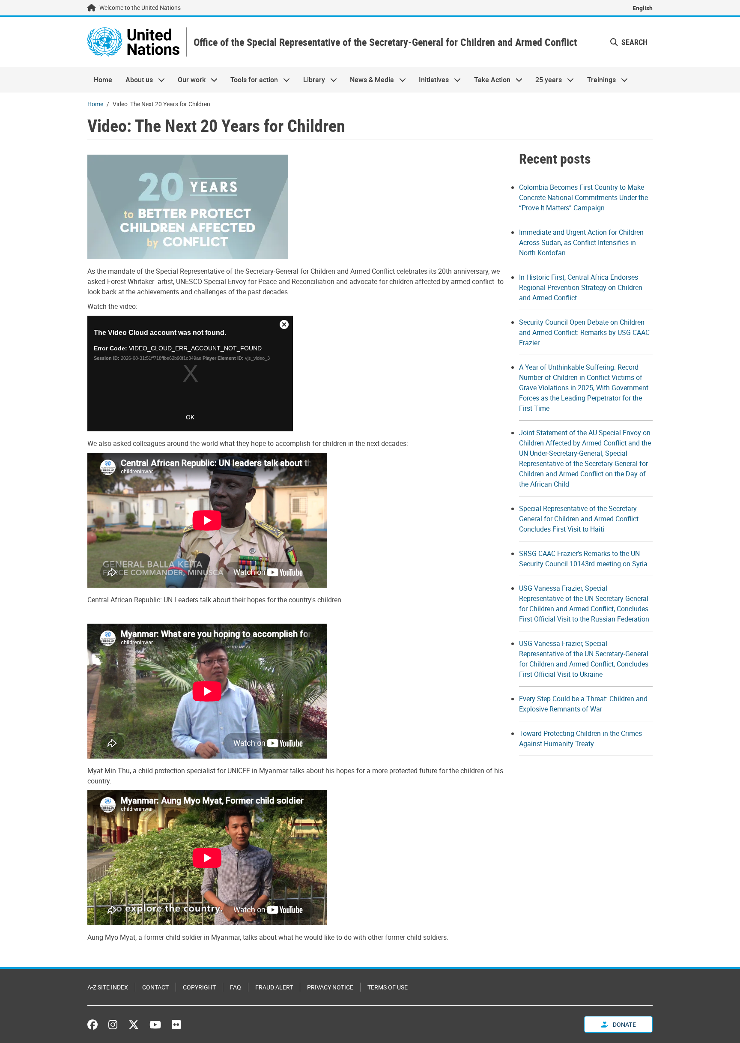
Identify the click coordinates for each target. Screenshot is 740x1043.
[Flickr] (176, 1024)
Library (311, 79)
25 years (545, 79)
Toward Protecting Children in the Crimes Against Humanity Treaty (580, 738)
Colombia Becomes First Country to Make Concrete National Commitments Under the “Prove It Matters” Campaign (583, 197)
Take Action (489, 79)
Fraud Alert (274, 987)
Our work (188, 79)
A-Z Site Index (107, 987)
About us (135, 79)
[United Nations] (133, 42)
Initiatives (430, 79)
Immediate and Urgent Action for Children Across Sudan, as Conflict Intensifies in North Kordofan (581, 242)
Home (103, 79)
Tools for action (251, 79)
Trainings (597, 79)
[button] (629, 42)
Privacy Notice (330, 987)
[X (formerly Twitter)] (133, 1024)
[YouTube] (155, 1024)
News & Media (368, 79)
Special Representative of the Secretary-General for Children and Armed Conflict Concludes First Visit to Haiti (579, 519)
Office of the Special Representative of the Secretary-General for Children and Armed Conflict (385, 42)
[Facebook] (94, 1024)
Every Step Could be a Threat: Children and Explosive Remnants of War (583, 704)
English (643, 8)
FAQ (235, 987)
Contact (155, 987)
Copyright (199, 987)
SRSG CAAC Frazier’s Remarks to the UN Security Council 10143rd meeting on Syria (583, 558)
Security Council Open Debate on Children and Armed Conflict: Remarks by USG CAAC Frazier (584, 332)
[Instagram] (113, 1024)
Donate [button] (624, 1024)
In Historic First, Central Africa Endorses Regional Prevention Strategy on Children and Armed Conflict (580, 287)
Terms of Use (387, 987)
